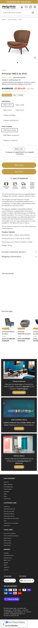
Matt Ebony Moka (9, 130)
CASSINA (6, 553)
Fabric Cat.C (7, 110)
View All (6, 569)
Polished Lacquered (10, 140)
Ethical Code (7, 498)
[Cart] (30, 7)
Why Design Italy (8, 487)
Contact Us (7, 506)
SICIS (20, 19)
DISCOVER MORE (19, 392)
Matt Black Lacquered (11, 135)
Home (4, 19)
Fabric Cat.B (20, 105)
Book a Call (19, 149)
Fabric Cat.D (20, 110)
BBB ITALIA (7, 560)
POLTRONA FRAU (8, 555)
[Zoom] (35, 57)
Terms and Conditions (19, 77)
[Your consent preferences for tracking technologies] (3, 624)
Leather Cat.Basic (9, 115)
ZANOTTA (6, 567)
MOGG (5, 565)
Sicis (10, 311)
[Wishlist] (26, 7)
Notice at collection (10, 626)
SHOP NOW (19, 428)
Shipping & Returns (9, 513)
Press (5, 496)
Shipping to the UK (9, 516)
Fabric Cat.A (7, 105)
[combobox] (19, 12)
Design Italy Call (8, 484)
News (5, 494)
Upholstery (6, 101)
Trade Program (8, 489)
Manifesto (6, 491)
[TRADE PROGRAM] (19, 370)
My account (7, 525)
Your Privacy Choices (16, 622)
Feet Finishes (7, 126)
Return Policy (7, 540)
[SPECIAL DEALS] (19, 444)
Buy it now (19, 171)
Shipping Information (11, 257)
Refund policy (7, 538)
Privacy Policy (7, 543)
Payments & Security (9, 509)
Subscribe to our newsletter (11, 523)
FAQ (5, 520)
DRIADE (6, 562)
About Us (6, 482)
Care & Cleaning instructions (11, 518)
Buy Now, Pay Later (9, 511)
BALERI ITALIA (8, 558)
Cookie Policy (7, 545)
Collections (12, 19)
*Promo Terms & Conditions (11, 535)
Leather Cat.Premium (11, 120)
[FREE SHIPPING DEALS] (19, 408)
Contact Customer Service (14, 252)
